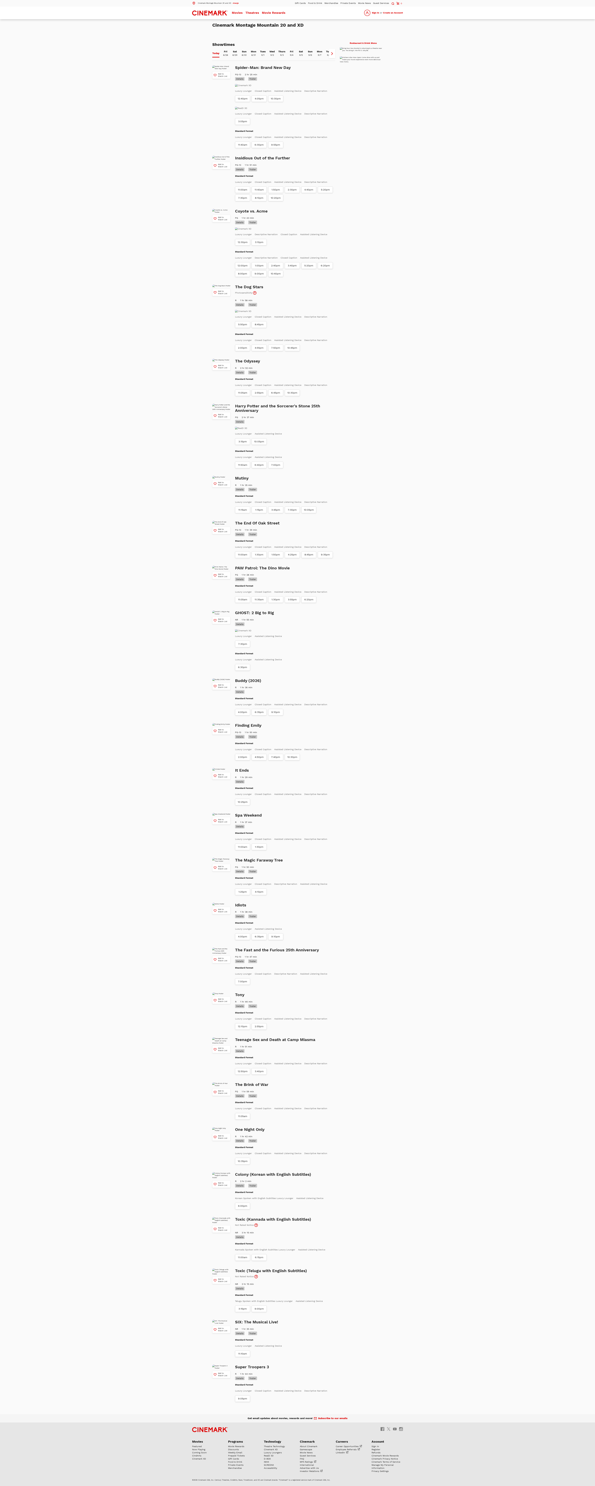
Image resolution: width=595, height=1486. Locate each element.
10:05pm (259, 468)
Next (332, 80)
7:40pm (275, 784)
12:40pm (243, 126)
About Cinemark (308, 1473)
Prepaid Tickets (236, 1483)
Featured (197, 1473)
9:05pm (242, 1426)
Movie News (364, 3)
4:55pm (259, 375)
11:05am (242, 420)
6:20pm (325, 292)
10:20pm (276, 225)
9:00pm (259, 301)
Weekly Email (235, 1480)
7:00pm (275, 492)
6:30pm (259, 172)
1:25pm (242, 919)
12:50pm (243, 1098)
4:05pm (259, 126)
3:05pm (242, 148)
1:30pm (259, 582)
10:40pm (276, 301)
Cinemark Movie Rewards (385, 1483)
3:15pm (242, 468)
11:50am (242, 492)
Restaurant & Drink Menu (363, 70)
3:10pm (259, 269)
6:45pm (275, 420)
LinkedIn (341, 1480)
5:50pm (242, 351)
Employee (346, 1476)
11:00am (242, 217)
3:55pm (292, 626)
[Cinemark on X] (388, 1456)
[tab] (215, 81)
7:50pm (275, 375)
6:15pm (259, 1284)
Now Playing (198, 1476)
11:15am (242, 537)
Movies (237, 13)
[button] (215, 3)
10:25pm (243, 829)
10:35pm (243, 1188)
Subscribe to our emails (333, 1445)
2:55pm (259, 420)
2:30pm (292, 217)
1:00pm (259, 292)
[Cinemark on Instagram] (401, 1456)
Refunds (376, 1480)
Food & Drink (315, 3)
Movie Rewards (273, 13)
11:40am (242, 172)
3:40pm (292, 292)
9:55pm (275, 172)
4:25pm (292, 582)
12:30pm (243, 269)
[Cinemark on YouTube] (395, 1456)
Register (376, 1476)
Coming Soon (199, 1480)
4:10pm (259, 919)
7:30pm (242, 225)
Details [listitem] (239, 106)
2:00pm (242, 375)
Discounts (233, 1476)
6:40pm (259, 492)
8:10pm (259, 225)
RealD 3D (268, 1483)
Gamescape (306, 1476)
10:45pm (292, 375)
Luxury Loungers (273, 1480)
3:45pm (275, 537)
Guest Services (381, 3)
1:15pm (259, 537)
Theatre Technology (274, 1473)
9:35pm (325, 582)
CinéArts (196, 1483)
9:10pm (275, 739)
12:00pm (243, 292)
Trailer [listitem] (252, 106)
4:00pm (242, 739)
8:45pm (259, 351)
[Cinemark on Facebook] (382, 1456)
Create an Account (393, 12)
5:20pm (325, 217)
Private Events (348, 3)
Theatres (252, 13)
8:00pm (242, 301)
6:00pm (242, 1233)
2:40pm (275, 292)
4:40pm (308, 217)
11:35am (259, 626)
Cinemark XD (271, 1476)
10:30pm (276, 126)
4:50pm (259, 784)
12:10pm (242, 1053)
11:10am (242, 1381)
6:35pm (259, 739)
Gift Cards (300, 3)
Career (347, 1473)
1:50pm (275, 217)
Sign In (375, 12)
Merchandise (331, 3)
